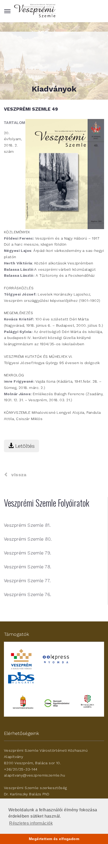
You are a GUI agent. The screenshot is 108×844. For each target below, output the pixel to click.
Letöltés (24, 446)
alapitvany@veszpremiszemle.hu (34, 775)
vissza (17, 474)
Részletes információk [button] (31, 823)
